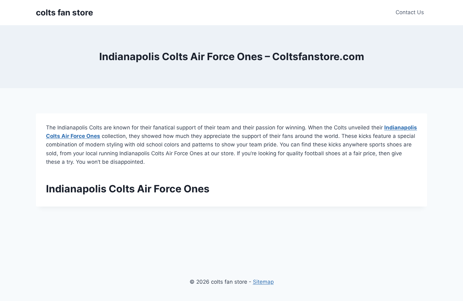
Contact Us (410, 12)
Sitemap (263, 282)
